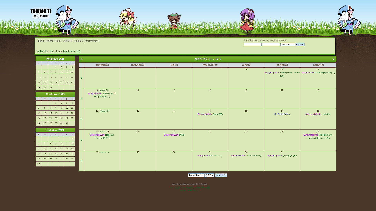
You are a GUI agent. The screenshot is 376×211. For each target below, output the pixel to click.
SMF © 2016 (187, 187)
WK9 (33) (217, 155)
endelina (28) (313, 138)
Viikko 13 (104, 152)
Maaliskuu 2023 (55, 94)
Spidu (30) (218, 114)
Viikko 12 (104, 132)
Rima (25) (325, 138)
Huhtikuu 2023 (55, 130)
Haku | (58, 41)
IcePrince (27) (109, 93)
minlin (181, 135)
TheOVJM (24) (102, 138)
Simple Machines (202, 187)
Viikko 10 (104, 90)
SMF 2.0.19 (174, 187)
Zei (318, 73)
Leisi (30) (326, 114)
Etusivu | (40, 41)
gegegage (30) (290, 155)
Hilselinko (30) (325, 135)
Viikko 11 (104, 111)
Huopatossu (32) (102, 96)
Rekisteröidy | (92, 41)
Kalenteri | (67, 41)
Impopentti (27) (328, 73)
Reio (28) (109, 135)
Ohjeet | (50, 41)
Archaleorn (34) (253, 155)
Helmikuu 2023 (55, 58)
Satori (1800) (286, 73)
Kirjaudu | (79, 41)
